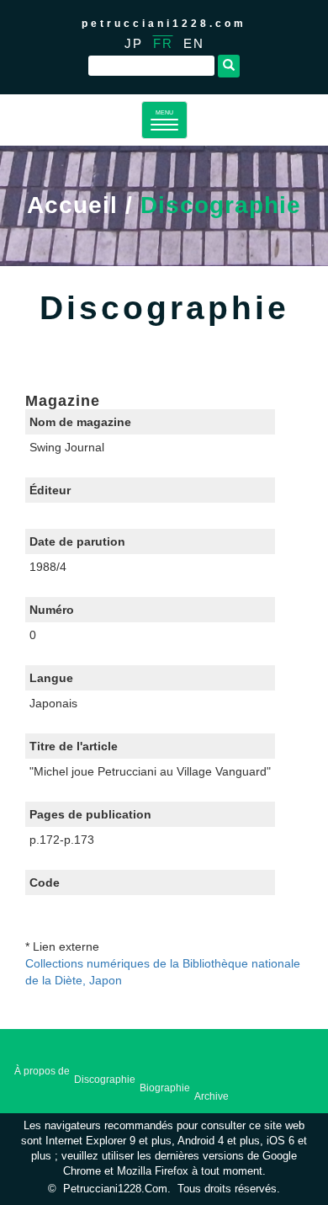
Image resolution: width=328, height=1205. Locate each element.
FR (163, 43)
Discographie (104, 1079)
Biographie (165, 1088)
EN (193, 43)
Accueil (72, 205)
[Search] (228, 66)
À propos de (42, 1071)
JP (133, 43)
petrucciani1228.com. (117, 1189)
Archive (211, 1096)
